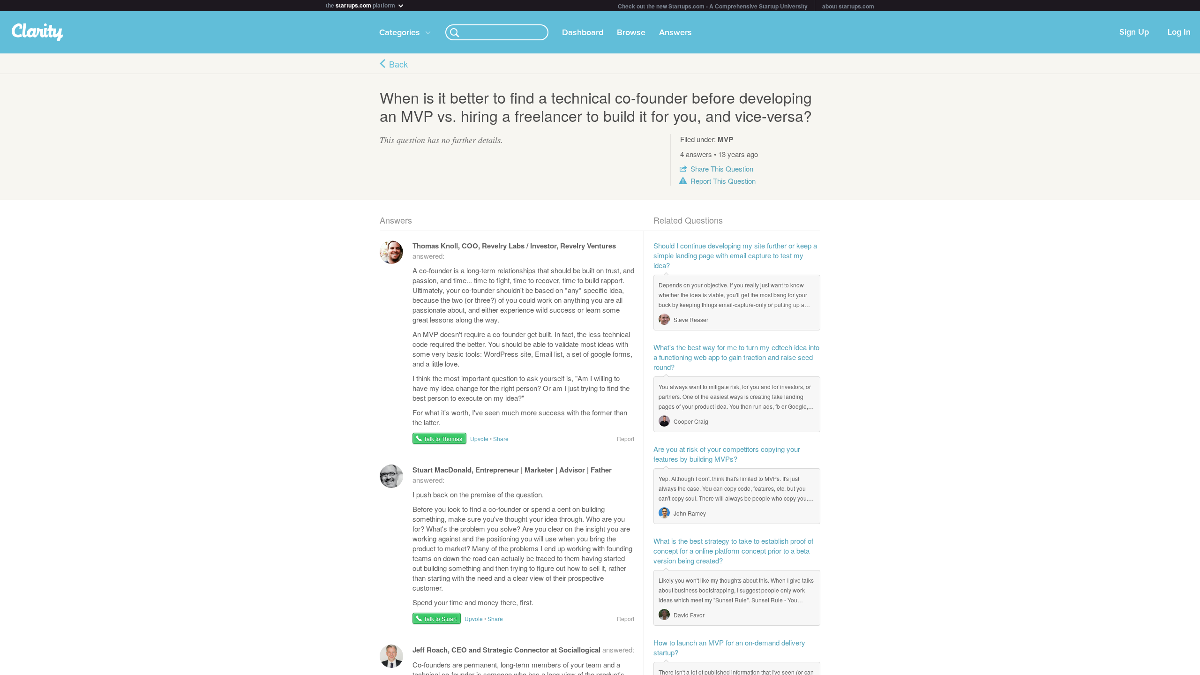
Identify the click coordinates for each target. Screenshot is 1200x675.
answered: (523, 649)
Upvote (479, 438)
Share (721, 168)
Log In (1179, 32)
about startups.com (848, 6)
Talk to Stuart (440, 618)
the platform (361, 4)
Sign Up (1134, 32)
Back (398, 64)
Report (723, 181)
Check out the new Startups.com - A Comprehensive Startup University (713, 6)
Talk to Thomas (443, 438)
